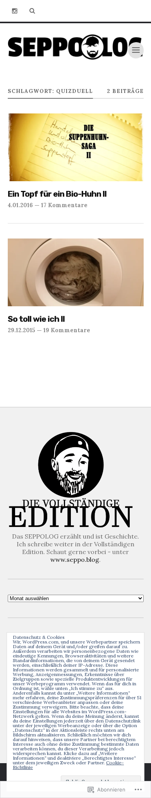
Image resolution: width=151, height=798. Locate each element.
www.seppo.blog (74, 559)
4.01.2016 (20, 205)
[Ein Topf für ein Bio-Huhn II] (76, 147)
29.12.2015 (21, 330)
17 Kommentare (64, 205)
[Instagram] (15, 11)
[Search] (32, 11)
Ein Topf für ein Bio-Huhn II (57, 194)
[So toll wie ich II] (76, 273)
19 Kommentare (66, 330)
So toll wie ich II (36, 319)
